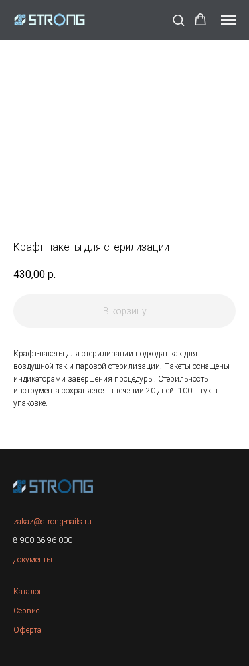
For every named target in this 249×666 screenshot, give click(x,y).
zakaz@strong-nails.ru (52, 521)
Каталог (27, 591)
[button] (178, 19)
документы (32, 559)
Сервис (26, 610)
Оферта (27, 630)
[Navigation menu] (228, 20)
